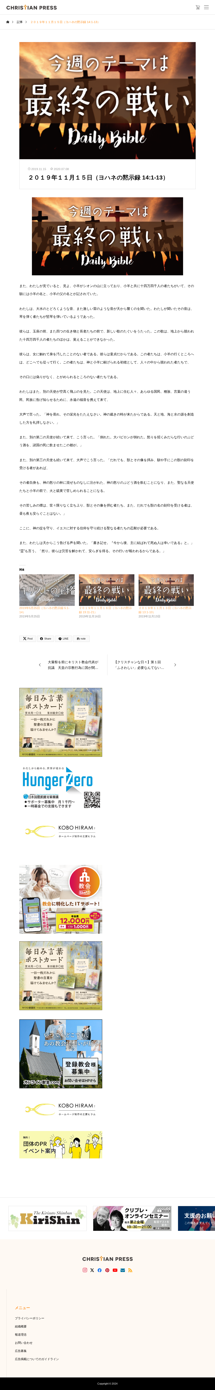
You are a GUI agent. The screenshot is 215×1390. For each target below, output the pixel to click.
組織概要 (21, 1326)
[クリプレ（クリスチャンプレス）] (31, 7)
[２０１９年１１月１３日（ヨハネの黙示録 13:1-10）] (166, 590)
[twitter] (92, 1270)
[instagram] (85, 1270)
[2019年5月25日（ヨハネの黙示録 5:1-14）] (47, 590)
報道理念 (21, 1334)
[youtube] (115, 1270)
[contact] (123, 1270)
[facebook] (99, 1270)
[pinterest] (107, 1270)
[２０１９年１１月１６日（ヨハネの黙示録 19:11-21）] (106, 590)
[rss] (130, 1270)
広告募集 (21, 1351)
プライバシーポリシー (29, 1318)
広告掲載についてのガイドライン (37, 1359)
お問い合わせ (24, 1342)
